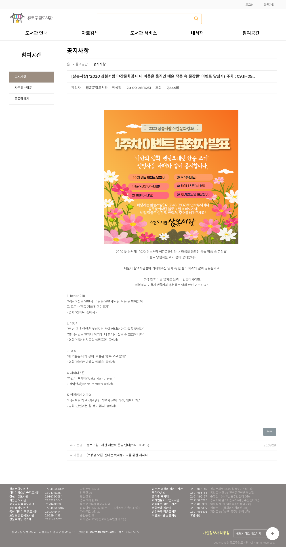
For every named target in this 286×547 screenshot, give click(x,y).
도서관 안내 (36, 33)
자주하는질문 (23, 88)
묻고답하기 (22, 99)
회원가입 (269, 4)
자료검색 (90, 33)
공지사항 (20, 77)
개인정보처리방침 (216, 533)
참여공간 (250, 33)
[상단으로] (272, 533)
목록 (270, 432)
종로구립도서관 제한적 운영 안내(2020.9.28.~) (118, 445)
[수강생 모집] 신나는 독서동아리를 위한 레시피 (117, 455)
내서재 (197, 33)
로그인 (250, 4)
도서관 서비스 (143, 33)
